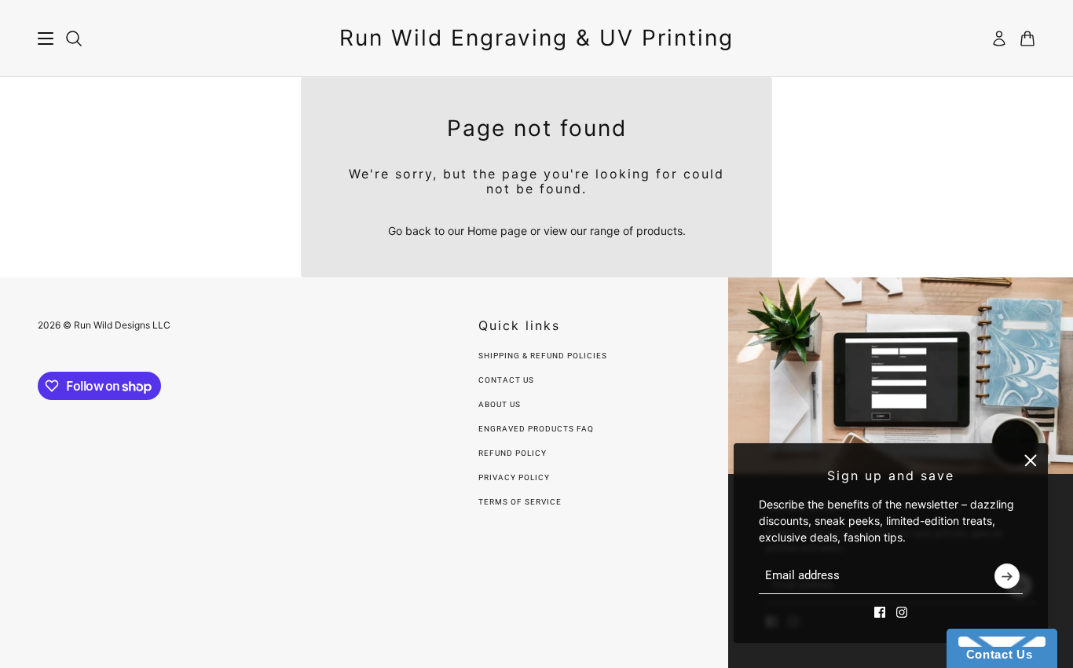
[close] (1030, 460)
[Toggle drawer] (45, 38)
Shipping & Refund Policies (542, 355)
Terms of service (520, 501)
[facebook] (879, 612)
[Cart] (1027, 38)
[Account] (999, 38)
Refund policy (512, 453)
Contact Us (506, 380)
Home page (497, 230)
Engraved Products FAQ (536, 428)
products (659, 230)
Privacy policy (514, 477)
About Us (499, 404)
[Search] (74, 38)
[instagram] (901, 612)
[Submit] (1007, 576)
